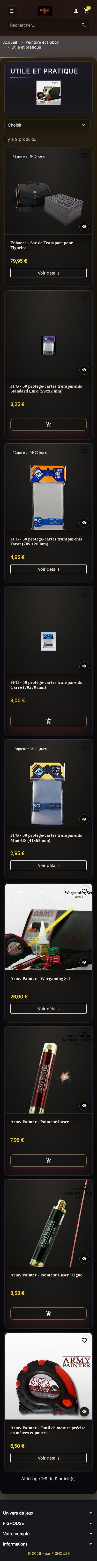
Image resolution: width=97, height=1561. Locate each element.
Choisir (47, 125)
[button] (76, 11)
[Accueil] (45, 10)
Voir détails (48, 273)
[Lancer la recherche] (84, 25)
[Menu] (11, 10)
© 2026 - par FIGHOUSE (48, 1553)
